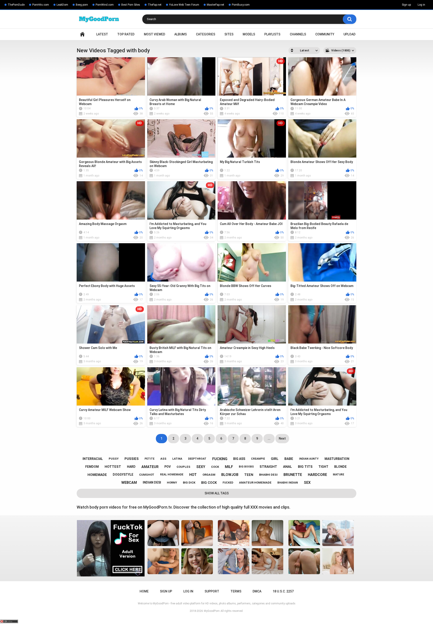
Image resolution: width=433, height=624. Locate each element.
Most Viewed (154, 34)
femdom (92, 466)
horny (172, 482)
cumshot (146, 474)
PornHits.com (40, 4)
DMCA (257, 591)
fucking (219, 459)
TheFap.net (154, 4)
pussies (131, 459)
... (269, 438)
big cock (209, 483)
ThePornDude (16, 4)
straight (268, 467)
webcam (129, 482)
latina (177, 458)
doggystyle (123, 474)
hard (131, 466)
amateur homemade (255, 482)
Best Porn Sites (130, 4)
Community (324, 34)
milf (229, 467)
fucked (228, 482)
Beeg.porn (82, 4)
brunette (292, 475)
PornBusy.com (241, 4)
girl (275, 459)
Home (82, 34)
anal (287, 467)
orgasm (209, 474)
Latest (102, 34)
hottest (113, 467)
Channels (298, 34)
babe (288, 459)
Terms (235, 591)
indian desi (152, 482)
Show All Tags (217, 493)
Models (249, 34)
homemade (97, 475)
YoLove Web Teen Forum (184, 4)
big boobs (246, 466)
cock (215, 466)
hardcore (317, 475)
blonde (340, 466)
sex (307, 482)
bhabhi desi (268, 474)
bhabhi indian (287, 482)
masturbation (337, 459)
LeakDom (62, 4)
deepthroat (197, 458)
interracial (93, 459)
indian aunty (309, 458)
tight (323, 466)
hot (193, 475)
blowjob (229, 475)
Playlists (272, 34)
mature (338, 474)
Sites (228, 34)
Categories (205, 34)
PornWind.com (105, 4)
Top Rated (125, 34)
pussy (114, 458)
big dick (189, 482)
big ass (239, 459)
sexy (200, 467)
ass (163, 458)
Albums (180, 34)
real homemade (171, 474)
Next (282, 438)
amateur (150, 467)
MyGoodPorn (212, 611)
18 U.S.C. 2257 (283, 591)
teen (248, 475)
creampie (258, 458)
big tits (305, 467)
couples (183, 466)
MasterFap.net (215, 4)
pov (167, 466)
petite (149, 458)
